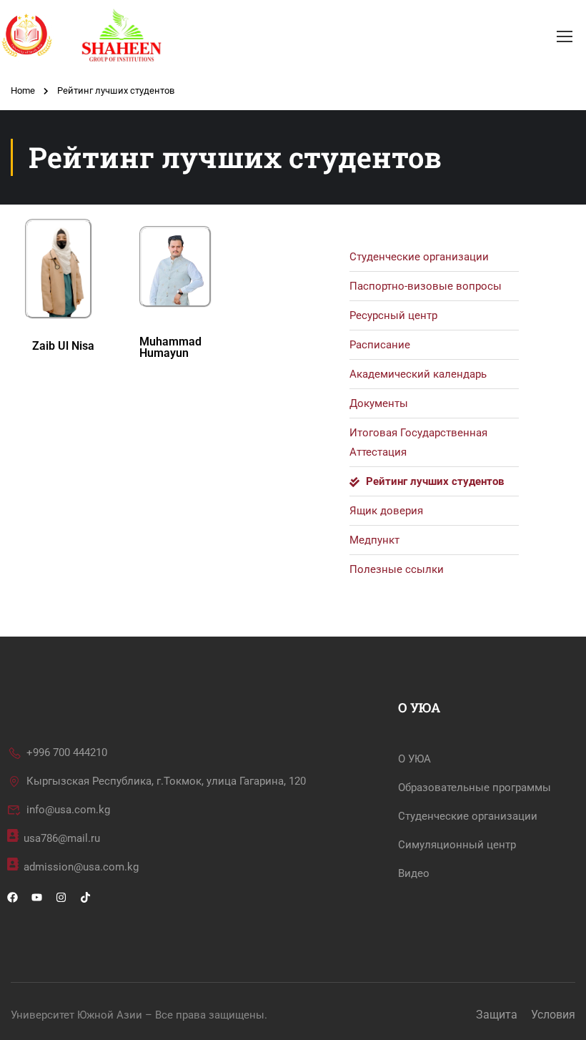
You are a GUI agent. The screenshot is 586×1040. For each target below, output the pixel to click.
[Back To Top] (557, 1015)
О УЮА (414, 758)
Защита (496, 1014)
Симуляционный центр (457, 844)
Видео (413, 873)
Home (23, 90)
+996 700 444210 (66, 752)
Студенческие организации (467, 816)
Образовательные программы (474, 787)
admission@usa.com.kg (81, 866)
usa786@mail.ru (62, 838)
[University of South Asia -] (107, 36)
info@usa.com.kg (68, 809)
